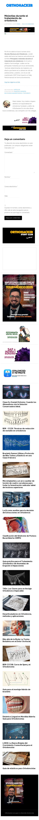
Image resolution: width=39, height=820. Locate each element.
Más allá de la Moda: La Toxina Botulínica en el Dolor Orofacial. (17, 640)
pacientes (23, 91)
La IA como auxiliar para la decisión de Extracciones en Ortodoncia (18, 511)
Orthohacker (19, 5)
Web (6, 196)
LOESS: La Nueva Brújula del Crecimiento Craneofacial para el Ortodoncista (17, 745)
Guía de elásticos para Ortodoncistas (19, 768)
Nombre (7, 177)
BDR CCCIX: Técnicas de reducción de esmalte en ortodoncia (18, 429)
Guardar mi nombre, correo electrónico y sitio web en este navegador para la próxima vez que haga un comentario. (17, 210)
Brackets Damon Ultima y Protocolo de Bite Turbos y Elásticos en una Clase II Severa (18, 455)
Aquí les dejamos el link (12, 82)
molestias (17, 91)
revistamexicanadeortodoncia (13, 93)
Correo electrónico (11, 186)
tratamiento (26, 93)
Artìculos (17, 89)
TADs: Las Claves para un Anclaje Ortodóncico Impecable (17, 590)
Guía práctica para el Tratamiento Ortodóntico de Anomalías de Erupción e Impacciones (17, 563)
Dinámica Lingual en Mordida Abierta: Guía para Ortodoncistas (19, 718)
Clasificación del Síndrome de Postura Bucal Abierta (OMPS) (19, 537)
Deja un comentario (28, 24)
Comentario (8, 152)
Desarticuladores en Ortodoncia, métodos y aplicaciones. (17, 615)
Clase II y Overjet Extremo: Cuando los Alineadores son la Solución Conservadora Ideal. (19, 404)
